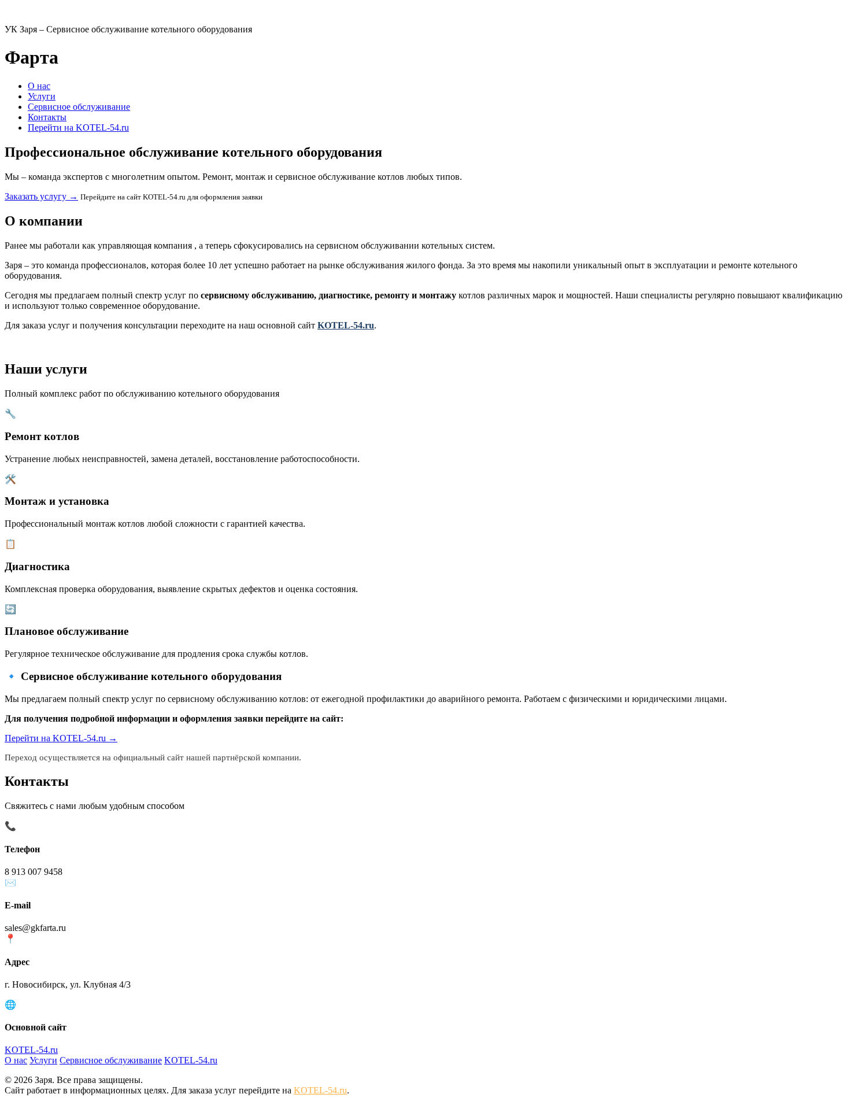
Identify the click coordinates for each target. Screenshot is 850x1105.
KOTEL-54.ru (345, 325)
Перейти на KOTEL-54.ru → (61, 738)
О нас (39, 86)
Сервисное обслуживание (79, 107)
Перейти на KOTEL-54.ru (78, 127)
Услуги (42, 96)
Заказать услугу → (41, 196)
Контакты (47, 117)
